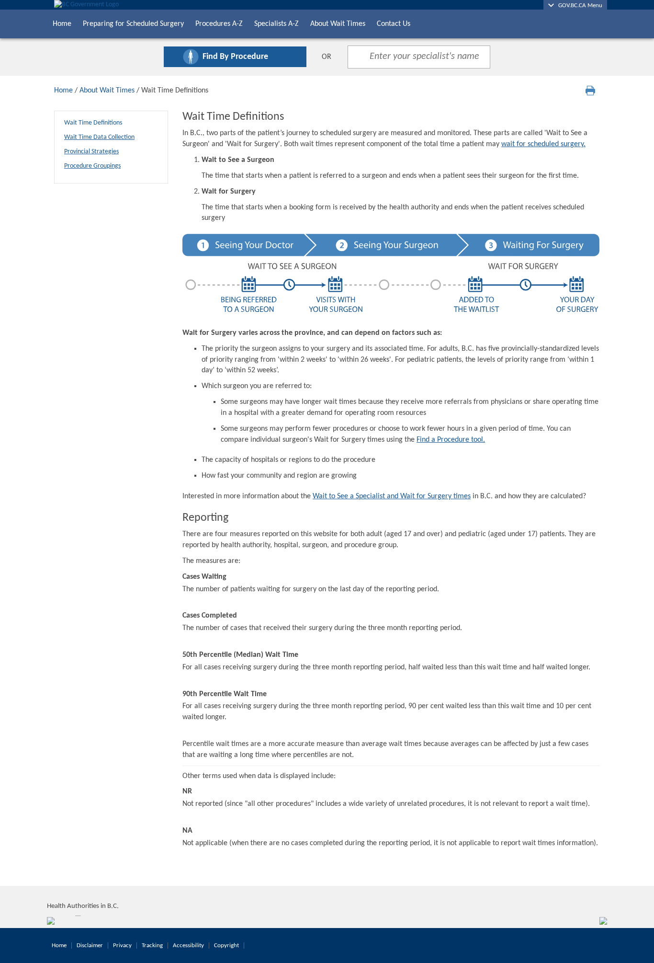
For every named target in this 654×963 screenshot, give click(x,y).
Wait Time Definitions (93, 122)
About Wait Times (337, 24)
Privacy (122, 945)
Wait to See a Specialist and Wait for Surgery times (392, 496)
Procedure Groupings (92, 166)
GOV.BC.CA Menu (578, 5)
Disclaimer (90, 945)
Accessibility (188, 945)
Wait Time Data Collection (99, 137)
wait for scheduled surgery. (543, 144)
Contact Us (393, 24)
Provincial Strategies (91, 151)
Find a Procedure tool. (451, 440)
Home (62, 24)
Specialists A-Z (276, 24)
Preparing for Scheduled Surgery (133, 24)
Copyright (226, 945)
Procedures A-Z (219, 24)
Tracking (152, 945)
